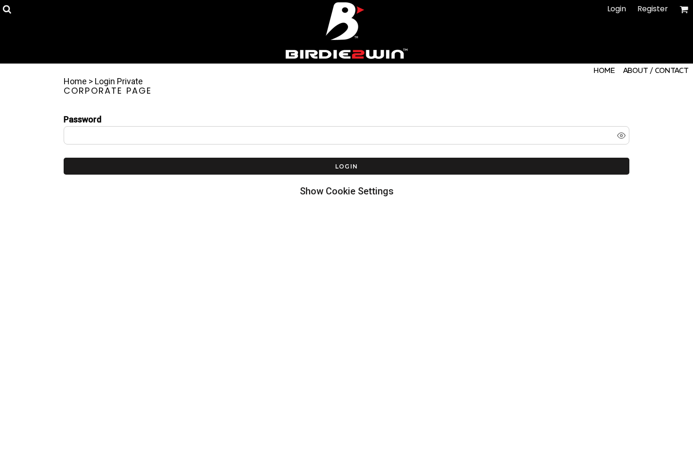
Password (82, 119)
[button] (6, 9)
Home (75, 81)
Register (652, 8)
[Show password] (621, 135)
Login (616, 8)
